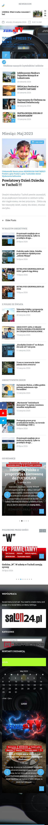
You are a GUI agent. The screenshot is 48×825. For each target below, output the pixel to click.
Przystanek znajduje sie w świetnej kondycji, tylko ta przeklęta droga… (28, 235)
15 (3, 685)
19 (28, 685)
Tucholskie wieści (33, 174)
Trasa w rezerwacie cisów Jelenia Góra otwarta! (28, 363)
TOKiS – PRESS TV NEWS (17, 40)
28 (41, 689)
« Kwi (4, 698)
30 (10, 692)
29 (3, 692)
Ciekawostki (7, 171)
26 (28, 689)
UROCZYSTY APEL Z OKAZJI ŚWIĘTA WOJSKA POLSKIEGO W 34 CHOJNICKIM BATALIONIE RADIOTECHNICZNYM (31, 330)
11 (22, 682)
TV (24, 465)
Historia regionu (30, 553)
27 (35, 689)
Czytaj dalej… (35, 505)
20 (35, 685)
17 (16, 685)
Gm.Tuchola (10, 553)
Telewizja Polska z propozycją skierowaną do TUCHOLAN (30, 310)
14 (41, 682)
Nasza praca (18, 171)
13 (35, 682)
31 (16, 692)
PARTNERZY (40, 171)
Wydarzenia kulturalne (11, 176)
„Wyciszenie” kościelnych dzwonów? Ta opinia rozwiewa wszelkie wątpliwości (30, 405)
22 (3, 689)
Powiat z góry (7, 174)
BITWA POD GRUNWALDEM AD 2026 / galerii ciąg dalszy (30, 270)
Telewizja (18, 750)
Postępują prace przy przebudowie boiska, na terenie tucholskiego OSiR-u (31, 422)
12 (28, 682)
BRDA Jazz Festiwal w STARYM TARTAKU (27, 87)
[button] (7, 494)
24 (16, 689)
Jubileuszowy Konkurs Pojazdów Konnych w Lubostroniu (28, 75)
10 (16, 682)
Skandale (9, 750)
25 (22, 689)
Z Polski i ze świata (34, 465)
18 (22, 685)
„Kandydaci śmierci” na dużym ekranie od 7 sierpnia (30, 346)
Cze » (10, 698)
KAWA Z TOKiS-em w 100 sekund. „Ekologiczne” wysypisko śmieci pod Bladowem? (24, 757)
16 (10, 685)
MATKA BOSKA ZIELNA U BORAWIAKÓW (30, 114)
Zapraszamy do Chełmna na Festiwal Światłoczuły (31, 101)
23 (10, 689)
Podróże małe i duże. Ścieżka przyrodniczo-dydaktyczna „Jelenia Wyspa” (29, 253)
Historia (19, 553)
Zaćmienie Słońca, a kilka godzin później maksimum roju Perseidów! (31, 387)
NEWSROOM (29, 171)
